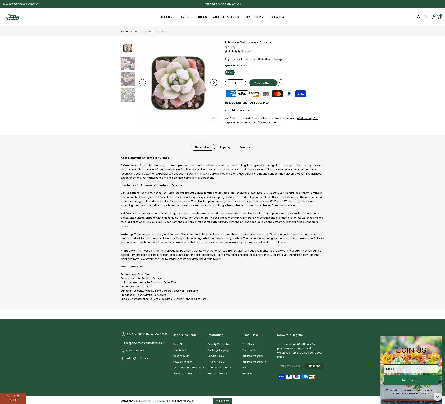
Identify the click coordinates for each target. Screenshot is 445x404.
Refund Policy (216, 356)
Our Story (248, 344)
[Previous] (142, 82)
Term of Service (217, 373)
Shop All (177, 344)
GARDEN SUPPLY (254, 17)
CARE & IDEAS (277, 17)
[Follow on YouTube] (146, 358)
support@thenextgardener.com (22, 3)
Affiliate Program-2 (254, 362)
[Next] (213, 82)
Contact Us (249, 350)
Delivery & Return (236, 103)
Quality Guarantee (219, 344)
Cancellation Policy (219, 367)
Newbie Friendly (182, 362)
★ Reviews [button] (222, 400)
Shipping (225, 147)
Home (124, 31)
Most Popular (181, 356)
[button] (233, 51)
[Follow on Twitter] (128, 358)
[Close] (439, 339)
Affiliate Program (252, 356)
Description (202, 147)
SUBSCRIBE (411, 379)
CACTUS (186, 17)
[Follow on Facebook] (122, 358)
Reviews (245, 147)
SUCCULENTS (167, 17)
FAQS (245, 367)
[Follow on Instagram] (134, 358)
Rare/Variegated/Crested (188, 367)
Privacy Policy (216, 362)
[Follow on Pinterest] (140, 358)
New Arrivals (180, 350)
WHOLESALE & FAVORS (226, 17)
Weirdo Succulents (184, 373)
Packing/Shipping (218, 350)
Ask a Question (259, 103)
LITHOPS (202, 17)
